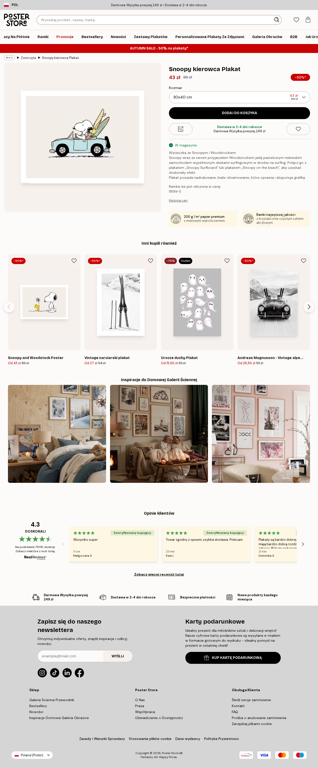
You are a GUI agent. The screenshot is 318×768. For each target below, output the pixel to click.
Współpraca (145, 712)
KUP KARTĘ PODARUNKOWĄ (237, 658)
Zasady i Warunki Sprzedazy (102, 738)
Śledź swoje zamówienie (251, 700)
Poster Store (170, 753)
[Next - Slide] (309, 307)
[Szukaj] (277, 20)
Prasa (139, 706)
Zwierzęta (28, 58)
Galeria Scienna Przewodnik (51, 700)
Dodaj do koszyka (239, 113)
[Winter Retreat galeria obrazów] (57, 434)
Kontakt (238, 706)
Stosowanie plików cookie (150, 738)
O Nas (140, 700)
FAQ (235, 712)
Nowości (36, 712)
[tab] (296, 20)
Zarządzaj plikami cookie (252, 724)
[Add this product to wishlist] (298, 129)
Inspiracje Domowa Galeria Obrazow (59, 718)
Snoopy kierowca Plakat (60, 58)
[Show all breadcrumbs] (9, 57)
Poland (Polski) (32, 755)
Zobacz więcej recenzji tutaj (159, 574)
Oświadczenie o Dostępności (159, 718)
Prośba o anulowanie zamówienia (259, 718)
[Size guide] (181, 129)
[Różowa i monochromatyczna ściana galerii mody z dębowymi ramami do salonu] (261, 434)
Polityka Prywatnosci (221, 738)
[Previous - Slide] (9, 307)
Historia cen (178, 200)
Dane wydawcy (187, 738)
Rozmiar (175, 88)
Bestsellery (38, 706)
